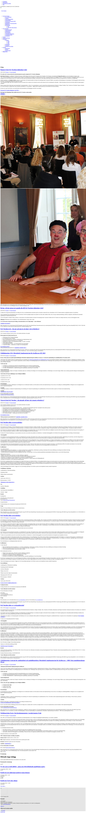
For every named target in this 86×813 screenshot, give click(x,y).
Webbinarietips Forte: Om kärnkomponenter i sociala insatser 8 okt (20, 713)
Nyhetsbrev (5, 1)
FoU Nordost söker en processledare (11, 422)
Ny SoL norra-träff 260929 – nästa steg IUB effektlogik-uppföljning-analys (22, 766)
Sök (3, 4)
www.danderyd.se (39, 599)
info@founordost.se (6, 804)
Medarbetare (5, 2)
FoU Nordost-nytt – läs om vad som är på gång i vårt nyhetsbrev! (19, 329)
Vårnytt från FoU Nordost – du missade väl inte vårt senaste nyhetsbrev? (22, 400)
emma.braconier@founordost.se (9, 500)
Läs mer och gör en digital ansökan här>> (8, 582)
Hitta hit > (2, 806)
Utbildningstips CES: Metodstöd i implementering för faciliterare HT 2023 (22, 353)
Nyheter (6, 72)
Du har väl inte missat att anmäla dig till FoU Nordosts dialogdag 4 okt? (22, 308)
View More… (3, 786)
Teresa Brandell (13, 72)
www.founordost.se (22, 599)
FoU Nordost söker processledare (10, 515)
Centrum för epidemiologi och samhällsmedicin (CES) (39, 359)
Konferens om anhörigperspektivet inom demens (15, 772)
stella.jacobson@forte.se (10, 747)
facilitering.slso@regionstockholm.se (7, 394)
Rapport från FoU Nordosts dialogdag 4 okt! (13, 69)
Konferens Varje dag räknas (8, 780)
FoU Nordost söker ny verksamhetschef (12, 605)
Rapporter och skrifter (7, 3)
